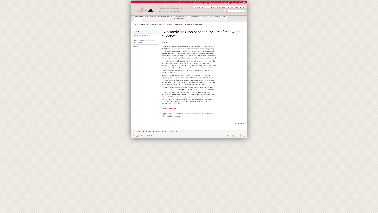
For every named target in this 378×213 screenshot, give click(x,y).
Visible (224, 16)
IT (241, 3)
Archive (135, 47)
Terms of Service (232, 136)
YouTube (167, 131)
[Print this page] (245, 123)
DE (236, 3)
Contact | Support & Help (236, 7)
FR (239, 3)
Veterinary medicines (165, 16)
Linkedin (157, 131)
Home (134, 24)
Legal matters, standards (217, 7)
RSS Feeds (176, 131)
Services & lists (207, 16)
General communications (156, 24)
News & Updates (200, 7)
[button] (227, 11)
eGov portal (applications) (221, 3)
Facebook (148, 131)
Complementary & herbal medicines (180, 17)
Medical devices (196, 16)
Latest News (139, 17)
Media (204, 3)
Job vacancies (210, 3)
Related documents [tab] (169, 108)
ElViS (231, 3)
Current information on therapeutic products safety (145, 41)
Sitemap (242, 136)
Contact (199, 3)
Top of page (240, 123)
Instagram (138, 131)
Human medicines (150, 16)
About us (217, 16)
